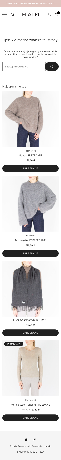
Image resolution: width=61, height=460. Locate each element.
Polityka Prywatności (20, 446)
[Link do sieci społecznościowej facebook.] (26, 439)
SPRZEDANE (30, 168)
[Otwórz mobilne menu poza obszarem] (4, 14)
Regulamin (37, 446)
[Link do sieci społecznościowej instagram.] (35, 439)
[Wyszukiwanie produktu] (12, 15)
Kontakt (47, 446)
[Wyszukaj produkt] (52, 66)
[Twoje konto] (49, 15)
